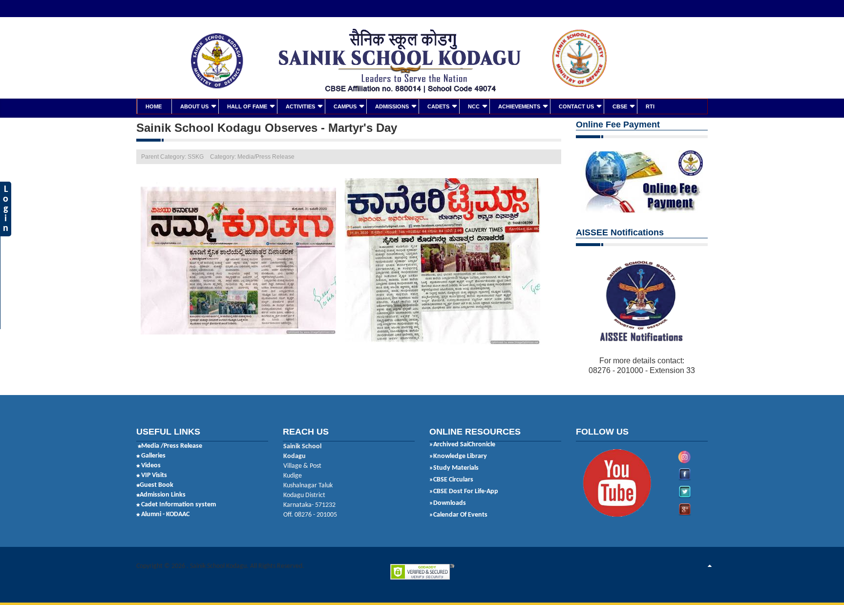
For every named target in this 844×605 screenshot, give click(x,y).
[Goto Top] (710, 566)
